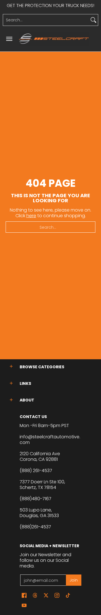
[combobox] (46, 20)
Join (74, 580)
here (31, 215)
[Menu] (9, 38)
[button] (11, 366)
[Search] (93, 20)
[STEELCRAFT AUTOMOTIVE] (54, 39)
